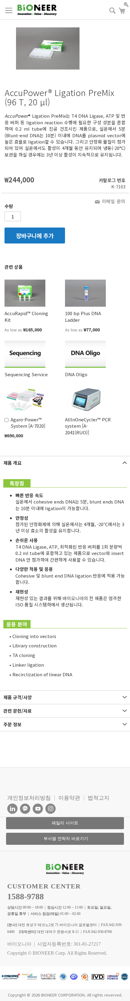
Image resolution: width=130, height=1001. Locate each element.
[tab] (65, 463)
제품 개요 (12, 463)
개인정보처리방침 (29, 798)
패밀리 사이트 (65, 823)
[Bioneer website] (37, 10)
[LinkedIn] (12, 809)
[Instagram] (50, 809)
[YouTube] (38, 809)
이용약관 (69, 798)
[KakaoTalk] (25, 809)
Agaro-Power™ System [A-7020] (28, 422)
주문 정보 (12, 724)
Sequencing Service (26, 374)
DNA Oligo (76, 374)
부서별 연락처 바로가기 (66, 838)
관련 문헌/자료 (17, 711)
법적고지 (98, 798)
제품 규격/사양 (17, 697)
